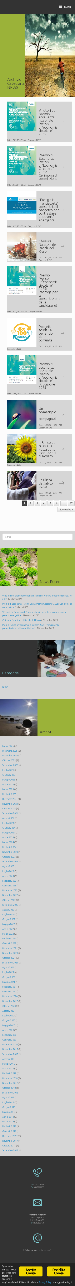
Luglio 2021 (8, 972)
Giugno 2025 (8, 775)
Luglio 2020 (8, 1015)
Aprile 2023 (8, 876)
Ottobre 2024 (9, 808)
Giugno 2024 (8, 828)
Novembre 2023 (10, 852)
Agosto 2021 (8, 967)
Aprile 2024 (8, 837)
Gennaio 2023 (9, 885)
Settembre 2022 (10, 905)
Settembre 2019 (10, 1054)
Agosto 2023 (8, 866)
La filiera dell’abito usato (46, 483)
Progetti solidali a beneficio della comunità (46, 333)
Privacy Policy (45, 1282)
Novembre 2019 (10, 1049)
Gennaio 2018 (9, 1131)
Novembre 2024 (10, 804)
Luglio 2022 (8, 914)
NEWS (38, 140)
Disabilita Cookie (58, 1271)
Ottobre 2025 (9, 760)
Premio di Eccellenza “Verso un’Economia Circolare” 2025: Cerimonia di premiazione (48, 166)
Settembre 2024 (10, 813)
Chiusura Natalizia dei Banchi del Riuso (47, 246)
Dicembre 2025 (10, 751)
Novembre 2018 (10, 1083)
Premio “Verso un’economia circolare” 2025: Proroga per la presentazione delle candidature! (49, 290)
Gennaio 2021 (9, 991)
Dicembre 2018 (10, 1078)
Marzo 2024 (8, 842)
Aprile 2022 (8, 929)
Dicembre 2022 (10, 890)
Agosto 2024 (8, 818)
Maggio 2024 (8, 832)
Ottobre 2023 (9, 856)
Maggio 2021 (8, 982)
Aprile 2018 (8, 1116)
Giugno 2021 (8, 977)
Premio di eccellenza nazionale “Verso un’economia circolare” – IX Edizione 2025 (48, 375)
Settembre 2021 (10, 962)
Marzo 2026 (8, 746)
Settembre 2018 (10, 1092)
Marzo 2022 (8, 934)
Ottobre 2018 (9, 1088)
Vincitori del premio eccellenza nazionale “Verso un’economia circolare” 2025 (48, 122)
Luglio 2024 (8, 823)
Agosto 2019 (8, 1059)
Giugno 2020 (8, 1020)
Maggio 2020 (8, 1025)
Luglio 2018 (8, 1102)
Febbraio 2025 (9, 794)
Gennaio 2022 (9, 943)
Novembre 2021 (10, 953)
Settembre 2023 (10, 861)
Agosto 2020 (8, 1011)
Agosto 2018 (8, 1097)
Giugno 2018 (8, 1107)
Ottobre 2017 (9, 1145)
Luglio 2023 (8, 871)
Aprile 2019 (8, 1068)
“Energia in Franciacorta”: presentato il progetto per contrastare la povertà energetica (49, 210)
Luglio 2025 (8, 770)
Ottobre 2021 (9, 958)
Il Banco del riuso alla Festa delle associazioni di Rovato (47, 449)
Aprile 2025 (8, 784)
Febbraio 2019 (9, 1073)
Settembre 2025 (10, 765)
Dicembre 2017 (10, 1136)
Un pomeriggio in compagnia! (47, 414)
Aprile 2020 (8, 1030)
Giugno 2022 (8, 919)
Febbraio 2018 (9, 1126)
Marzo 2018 (8, 1121)
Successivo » (66, 509)
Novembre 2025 (10, 755)
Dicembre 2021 (10, 948)
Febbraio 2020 (9, 1035)
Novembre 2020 (10, 1001)
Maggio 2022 (8, 924)
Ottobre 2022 (9, 900)
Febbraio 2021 (9, 986)
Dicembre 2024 (10, 799)
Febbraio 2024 (9, 847)
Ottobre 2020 (9, 1006)
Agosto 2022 (8, 909)
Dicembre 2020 (10, 996)
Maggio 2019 (8, 1064)
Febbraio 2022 (9, 938)
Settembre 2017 (10, 1150)
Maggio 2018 (8, 1112)
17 (71, 503)
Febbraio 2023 (9, 881)
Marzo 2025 (8, 789)
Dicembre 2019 (10, 1044)
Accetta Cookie (31, 1271)
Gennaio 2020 (9, 1039)
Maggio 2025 (8, 779)
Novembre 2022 (10, 895)
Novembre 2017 (10, 1141)
